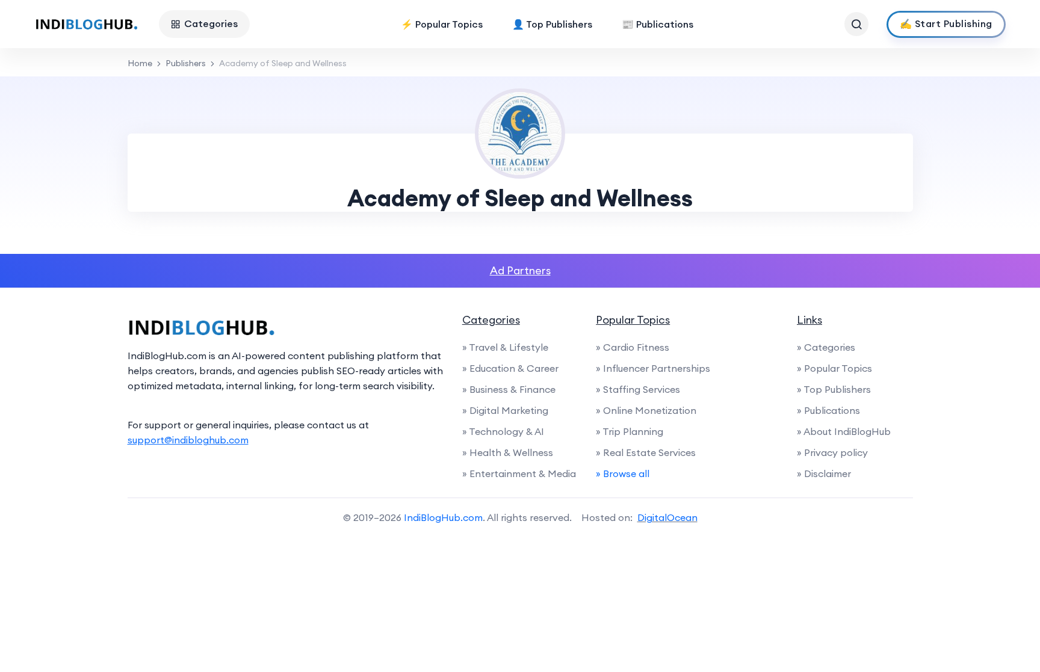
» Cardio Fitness (632, 347)
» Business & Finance (509, 389)
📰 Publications (657, 24)
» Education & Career (510, 368)
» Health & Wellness (507, 452)
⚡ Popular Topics (442, 24)
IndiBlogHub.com (443, 517)
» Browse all (622, 473)
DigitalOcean (667, 517)
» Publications (828, 410)
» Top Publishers (834, 389)
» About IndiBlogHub (844, 431)
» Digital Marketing (505, 410)
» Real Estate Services (646, 452)
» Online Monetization (646, 410)
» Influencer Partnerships (653, 368)
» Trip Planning (629, 431)
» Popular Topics (834, 368)
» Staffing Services (638, 389)
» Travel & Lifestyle (505, 347)
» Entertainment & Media (519, 473)
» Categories (826, 347)
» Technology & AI (503, 431)
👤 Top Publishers (552, 24)
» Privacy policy (832, 452)
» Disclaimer (824, 473)
